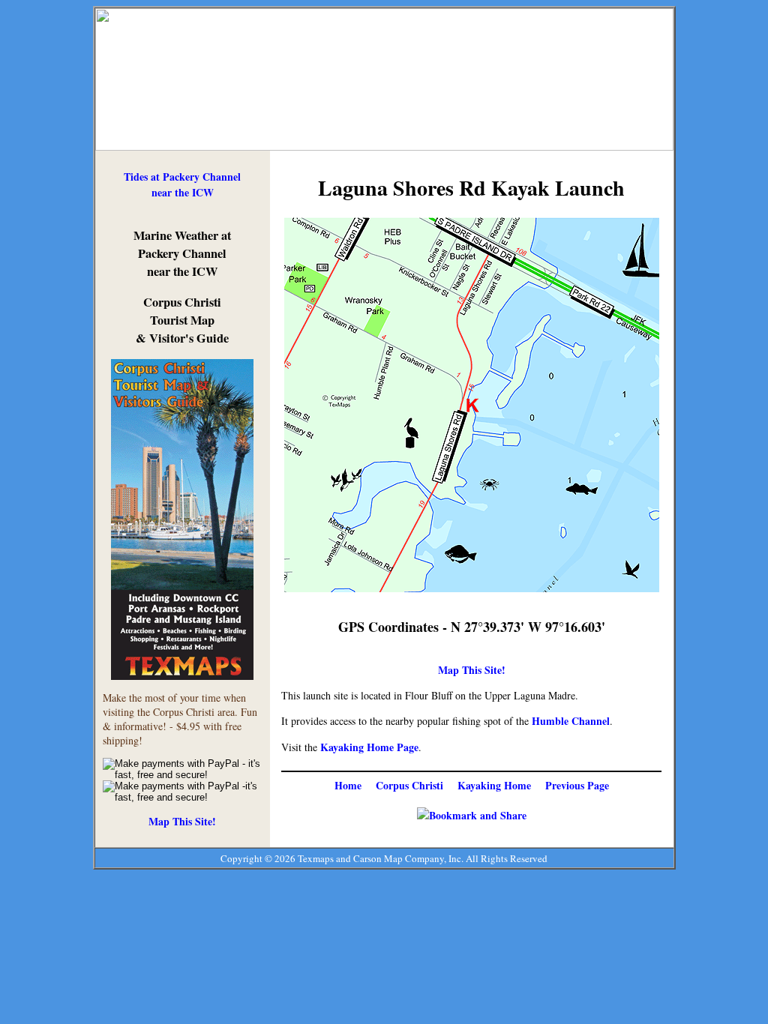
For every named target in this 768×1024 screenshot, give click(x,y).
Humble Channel (571, 721)
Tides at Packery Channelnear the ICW (182, 184)
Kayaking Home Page (369, 747)
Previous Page (577, 785)
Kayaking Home (494, 785)
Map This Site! (182, 821)
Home (348, 785)
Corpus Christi (409, 785)
